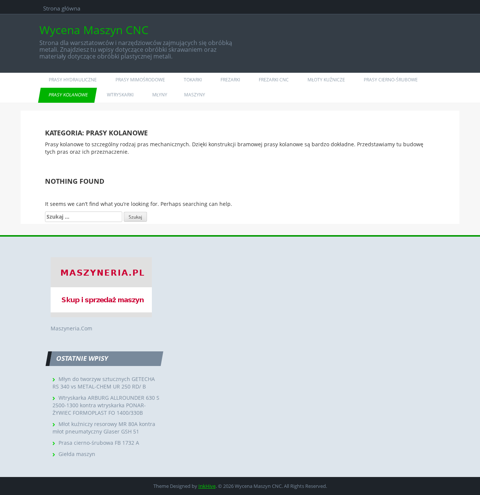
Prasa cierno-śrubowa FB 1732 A (98, 442)
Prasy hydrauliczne (73, 79)
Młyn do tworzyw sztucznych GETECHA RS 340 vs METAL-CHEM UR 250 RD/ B (103, 382)
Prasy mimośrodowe (140, 79)
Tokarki (193, 79)
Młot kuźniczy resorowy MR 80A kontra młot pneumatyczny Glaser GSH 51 (103, 427)
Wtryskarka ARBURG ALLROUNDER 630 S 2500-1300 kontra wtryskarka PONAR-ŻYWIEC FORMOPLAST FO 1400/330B (105, 405)
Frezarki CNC (274, 79)
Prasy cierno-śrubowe (391, 79)
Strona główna (61, 8)
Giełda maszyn (76, 454)
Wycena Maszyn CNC (93, 30)
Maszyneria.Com (71, 328)
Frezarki (230, 79)
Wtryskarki (120, 95)
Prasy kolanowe (68, 95)
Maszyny (194, 95)
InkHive (207, 486)
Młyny (159, 95)
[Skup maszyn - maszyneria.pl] (101, 286)
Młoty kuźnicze (326, 79)
